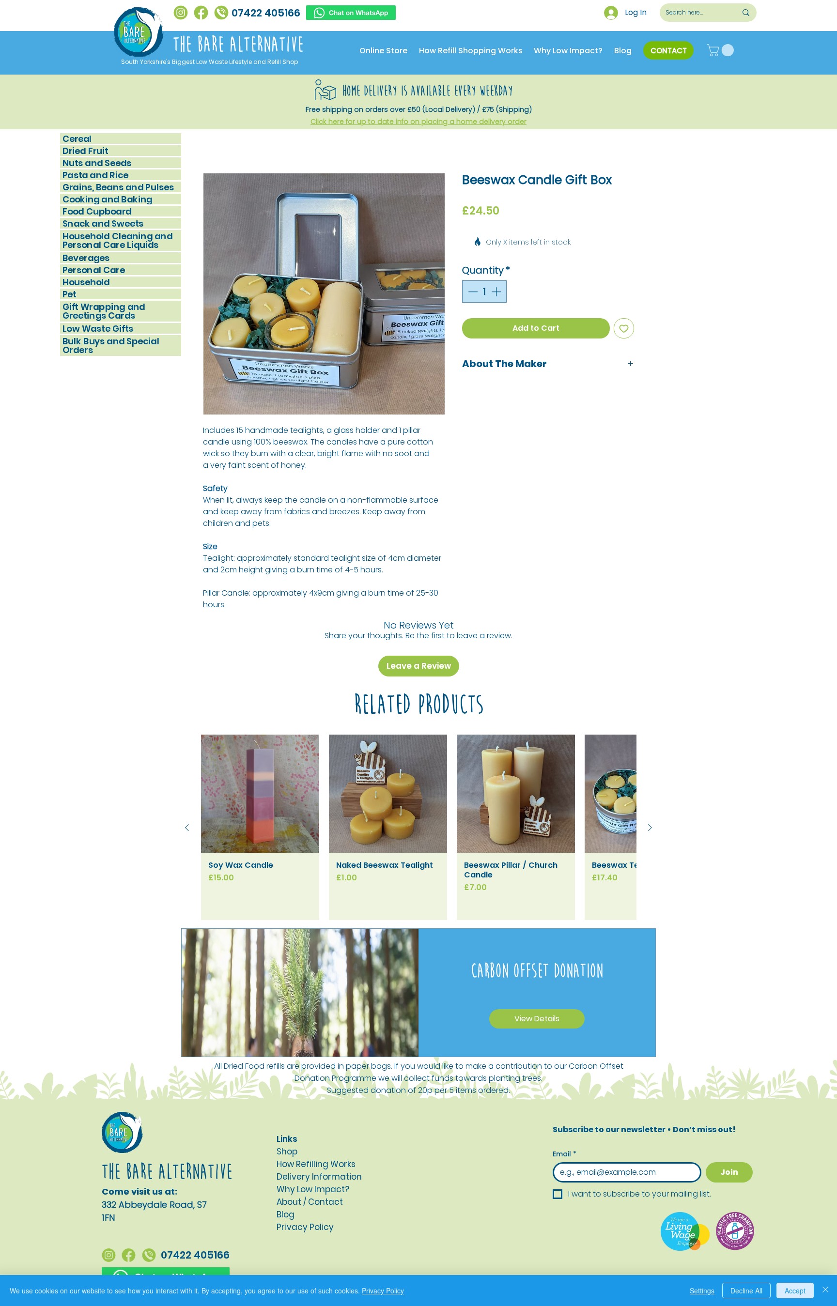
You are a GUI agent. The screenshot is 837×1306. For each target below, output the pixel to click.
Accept (795, 1290)
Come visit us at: (139, 1136)
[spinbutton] (484, 263)
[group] (418, 772)
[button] (722, 50)
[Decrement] (472, 263)
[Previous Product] (187, 772)
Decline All (746, 1290)
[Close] (825, 1290)
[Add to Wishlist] (624, 300)
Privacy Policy (383, 1290)
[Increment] (497, 263)
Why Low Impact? (313, 1134)
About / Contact (310, 1146)
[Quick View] (260, 738)
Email (564, 1099)
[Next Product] (650, 772)
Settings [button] (702, 1290)
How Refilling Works (316, 1109)
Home (214, 139)
